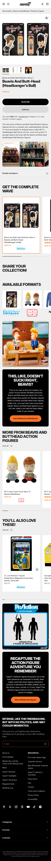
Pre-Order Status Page (37, 757)
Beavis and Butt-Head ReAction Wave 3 (19, 239)
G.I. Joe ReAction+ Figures (18, 578)
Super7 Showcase (9, 780)
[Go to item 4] (28, 70)
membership (23, 117)
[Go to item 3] (21, 70)
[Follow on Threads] (22, 806)
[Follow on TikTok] (34, 806)
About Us (5, 753)
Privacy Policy (33, 795)
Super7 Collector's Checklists (35, 773)
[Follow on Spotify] (40, 806)
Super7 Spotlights (9, 776)
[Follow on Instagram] (16, 806)
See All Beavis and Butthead (25, 418)
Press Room (32, 779)
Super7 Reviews (8, 772)
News (4, 768)
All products (7, 11)
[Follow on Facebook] (4, 806)
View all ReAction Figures (25, 700)
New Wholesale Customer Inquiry (38, 767)
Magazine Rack (8, 784)
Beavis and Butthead (21, 11)
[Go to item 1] (5, 70)
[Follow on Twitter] (10, 806)
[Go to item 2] (13, 70)
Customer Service (35, 762)
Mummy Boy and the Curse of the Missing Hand (12, 762)
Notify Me (25, 102)
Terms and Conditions (36, 791)
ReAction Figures (37, 11)
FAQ (29, 783)
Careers (31, 787)
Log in (19, 119)
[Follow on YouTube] (28, 806)
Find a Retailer (8, 757)
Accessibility (32, 799)
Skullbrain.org (7, 788)
